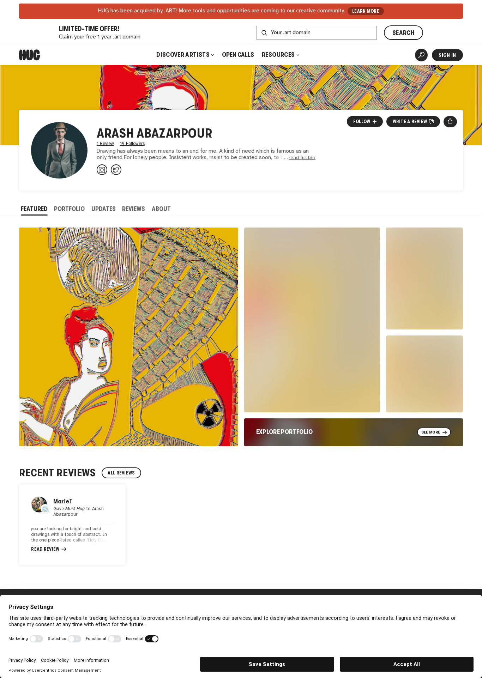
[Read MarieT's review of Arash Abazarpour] (72, 524)
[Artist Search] (421, 55)
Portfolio (69, 208)
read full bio (302, 158)
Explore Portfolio (284, 431)
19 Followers (132, 143)
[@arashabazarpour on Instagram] (102, 169)
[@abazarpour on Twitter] (116, 169)
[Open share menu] (450, 121)
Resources (279, 54)
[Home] (29, 55)
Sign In (447, 55)
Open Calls (238, 54)
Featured (34, 208)
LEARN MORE (365, 11)
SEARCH (403, 32)
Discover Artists (183, 54)
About (161, 208)
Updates (103, 208)
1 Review (105, 143)
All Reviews (121, 473)
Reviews (133, 208)
